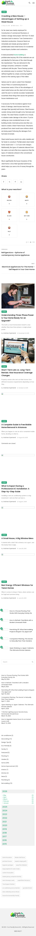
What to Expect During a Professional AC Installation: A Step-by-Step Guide (15, 489)
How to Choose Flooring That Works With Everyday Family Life (21, 612)
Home (4, 12)
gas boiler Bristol (27, 888)
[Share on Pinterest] (15, 182)
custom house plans (7, 872)
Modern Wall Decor (20, 857)
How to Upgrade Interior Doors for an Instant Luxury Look (16, 720)
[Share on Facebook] (3, 182)
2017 (4, 836)
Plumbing (4, 780)
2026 (4, 791)
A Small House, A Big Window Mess (17, 538)
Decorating (5, 739)
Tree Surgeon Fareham (8, 884)
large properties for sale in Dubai (11, 869)
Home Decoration (7, 857)
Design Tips (5, 742)
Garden (3, 759)
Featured (4, 753)
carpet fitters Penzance (23, 880)
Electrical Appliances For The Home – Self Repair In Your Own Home (18, 268)
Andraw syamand (9, 333)
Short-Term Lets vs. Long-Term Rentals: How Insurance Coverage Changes (16, 373)
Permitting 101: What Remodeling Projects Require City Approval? (21, 630)
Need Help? (18, 931)
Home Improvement (8, 766)
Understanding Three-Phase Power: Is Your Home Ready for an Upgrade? (17, 318)
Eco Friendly (5, 746)
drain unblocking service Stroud (10, 891)
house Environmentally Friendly (10, 895)
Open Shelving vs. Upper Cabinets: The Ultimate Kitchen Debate (22, 649)
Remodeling (5, 783)
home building (19, 55)
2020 (4, 825)
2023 (4, 814)
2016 (4, 840)
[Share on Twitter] (9, 182)
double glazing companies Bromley (11, 876)
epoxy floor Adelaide (21, 865)
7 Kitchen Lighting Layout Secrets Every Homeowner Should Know (14, 713)
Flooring (4, 756)
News (3, 776)
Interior (3, 770)
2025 (4, 806)
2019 (4, 829)
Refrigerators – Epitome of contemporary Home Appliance (15, 253)
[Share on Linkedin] (21, 182)
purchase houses (7, 861)
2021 (4, 821)
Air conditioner (6, 735)
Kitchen (4, 773)
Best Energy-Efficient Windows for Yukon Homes (17, 586)
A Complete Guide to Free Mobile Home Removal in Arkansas (16, 426)
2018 (4, 832)
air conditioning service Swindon (11, 888)
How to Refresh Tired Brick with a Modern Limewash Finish (21, 621)
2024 (4, 810)
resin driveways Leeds (8, 880)
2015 (4, 844)
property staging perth (20, 861)
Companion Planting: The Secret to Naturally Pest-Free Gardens (21, 640)
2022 (4, 818)
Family (3, 749)
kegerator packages (7, 865)
